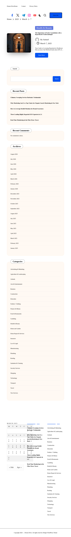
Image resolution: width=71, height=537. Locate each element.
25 (12, 452)
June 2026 (13, 164)
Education (13, 299)
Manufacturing (14, 348)
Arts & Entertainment (16, 284)
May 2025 (13, 228)
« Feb (11, 467)
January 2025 (14, 248)
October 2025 (14, 203)
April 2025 (13, 233)
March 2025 (13, 238)
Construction (13, 294)
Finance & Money (15, 309)
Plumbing (13, 353)
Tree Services (14, 393)
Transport (13, 383)
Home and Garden (15, 328)
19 (16, 446)
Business (12, 289)
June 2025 (13, 223)
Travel (12, 388)
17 (8, 446)
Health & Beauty (44, 28)
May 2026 (13, 169)
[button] (56, 15)
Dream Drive (10, 6)
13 (20, 440)
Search (15, 68)
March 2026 (13, 179)
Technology (13, 378)
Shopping (13, 373)
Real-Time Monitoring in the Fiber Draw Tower (24, 120)
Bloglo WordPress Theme (50, 532)
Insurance (13, 338)
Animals (12, 279)
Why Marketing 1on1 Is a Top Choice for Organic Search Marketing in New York (34, 103)
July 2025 (13, 218)
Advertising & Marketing (17, 269)
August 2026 (14, 154)
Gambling (13, 318)
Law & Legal (14, 343)
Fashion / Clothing (15, 304)
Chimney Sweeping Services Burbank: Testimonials (25, 97)
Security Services (15, 368)
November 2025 (14, 198)
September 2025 (14, 208)
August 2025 (14, 213)
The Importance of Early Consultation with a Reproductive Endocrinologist (48, 33)
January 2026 (14, 189)
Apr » (19, 467)
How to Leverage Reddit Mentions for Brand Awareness (26, 109)
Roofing (12, 358)
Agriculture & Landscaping (17, 274)
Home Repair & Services (17, 333)
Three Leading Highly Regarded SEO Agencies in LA (26, 114)
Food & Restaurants (15, 314)
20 (20, 446)
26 (16, 452)
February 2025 (14, 243)
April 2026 (13, 174)
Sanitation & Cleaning (16, 363)
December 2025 (14, 194)
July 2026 (13, 159)
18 (12, 446)
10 (8, 440)
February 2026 (14, 184)
